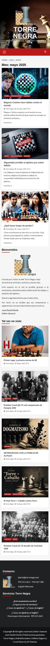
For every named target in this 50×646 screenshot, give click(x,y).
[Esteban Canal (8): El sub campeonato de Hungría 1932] (25, 386)
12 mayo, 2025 (21, 169)
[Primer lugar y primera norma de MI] (25, 341)
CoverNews (18, 641)
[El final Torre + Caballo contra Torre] (25, 481)
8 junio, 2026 (21, 363)
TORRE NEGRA (25, 33)
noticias (27, 96)
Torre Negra (10, 109)
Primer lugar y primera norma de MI (20, 360)
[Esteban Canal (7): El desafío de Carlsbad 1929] (25, 526)
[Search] (45, 51)
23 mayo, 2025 (21, 109)
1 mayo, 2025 (21, 229)
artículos (8, 219)
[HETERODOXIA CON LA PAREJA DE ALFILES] (25, 434)
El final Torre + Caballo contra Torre (20, 501)
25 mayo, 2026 (21, 504)
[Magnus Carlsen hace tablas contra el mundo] (25, 83)
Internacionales (16, 96)
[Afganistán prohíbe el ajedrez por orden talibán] (25, 143)
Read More (8, 123)
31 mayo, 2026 (21, 411)
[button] (4, 51)
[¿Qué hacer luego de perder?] (25, 206)
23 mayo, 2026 (21, 552)
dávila (7, 96)
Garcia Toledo (18, 494)
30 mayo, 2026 (21, 459)
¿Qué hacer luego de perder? (18, 226)
